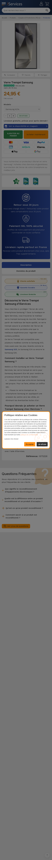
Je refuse (42, 444)
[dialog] (26, 430)
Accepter (30, 444)
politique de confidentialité (29, 435)
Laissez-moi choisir (11, 439)
